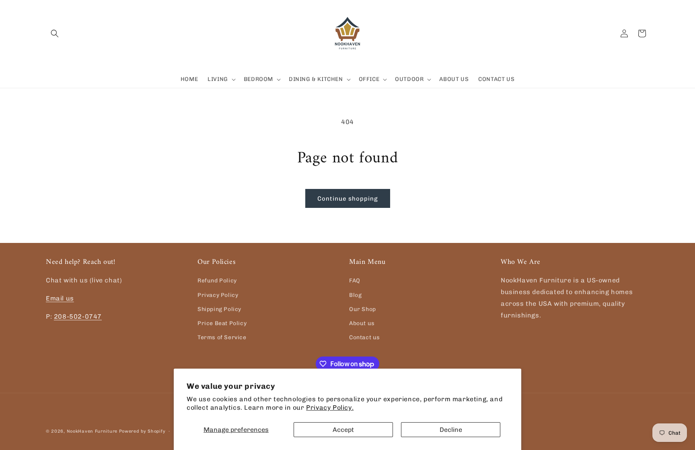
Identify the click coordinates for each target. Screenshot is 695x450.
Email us (60, 298)
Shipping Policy (219, 309)
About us (362, 323)
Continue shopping (347, 198)
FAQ (354, 280)
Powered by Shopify (142, 431)
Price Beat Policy (222, 323)
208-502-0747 (78, 316)
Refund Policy (217, 280)
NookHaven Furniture (92, 431)
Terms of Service (222, 337)
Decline (451, 429)
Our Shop (362, 309)
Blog (355, 295)
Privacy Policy (217, 295)
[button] (55, 33)
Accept (343, 429)
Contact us (364, 337)
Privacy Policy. (330, 407)
